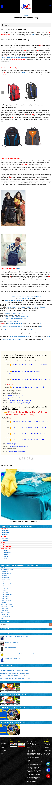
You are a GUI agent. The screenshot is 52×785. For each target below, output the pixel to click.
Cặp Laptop (5, 538)
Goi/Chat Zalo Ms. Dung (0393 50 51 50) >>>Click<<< (31, 379)
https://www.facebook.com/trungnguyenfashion (19, 403)
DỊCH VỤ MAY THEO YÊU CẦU (7, 569)
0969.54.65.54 (8, 419)
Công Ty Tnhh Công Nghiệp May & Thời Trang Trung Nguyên (26, 296)
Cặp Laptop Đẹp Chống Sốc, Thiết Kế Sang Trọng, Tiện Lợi (14, 676)
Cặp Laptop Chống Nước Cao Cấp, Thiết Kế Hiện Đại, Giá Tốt (14, 670)
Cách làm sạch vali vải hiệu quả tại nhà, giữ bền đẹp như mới (26, 521)
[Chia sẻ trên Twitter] (25, 458)
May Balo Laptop (5, 577)
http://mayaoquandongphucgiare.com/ (18, 320)
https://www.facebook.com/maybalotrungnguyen (20, 400)
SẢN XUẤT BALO (23, 298)
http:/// (16, 318)
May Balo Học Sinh (6, 579)
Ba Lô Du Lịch (5, 534)
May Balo (7, 300)
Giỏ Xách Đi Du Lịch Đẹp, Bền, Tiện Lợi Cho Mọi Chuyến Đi (14, 668)
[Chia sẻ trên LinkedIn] (32, 458)
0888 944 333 (10, 384)
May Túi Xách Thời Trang (7, 594)
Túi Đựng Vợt (5, 556)
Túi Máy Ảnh (5, 558)
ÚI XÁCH (30, 298)
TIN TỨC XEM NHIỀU (5, 616)
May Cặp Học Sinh (6, 584)
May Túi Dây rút (5, 598)
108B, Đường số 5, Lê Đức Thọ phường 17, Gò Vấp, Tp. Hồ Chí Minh (27, 307)
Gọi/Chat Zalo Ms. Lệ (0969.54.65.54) (25, 421)
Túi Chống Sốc (5, 554)
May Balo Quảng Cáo (6, 573)
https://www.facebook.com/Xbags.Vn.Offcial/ (19, 446)
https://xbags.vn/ (11, 444)
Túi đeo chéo (5, 550)
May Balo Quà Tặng (6, 571)
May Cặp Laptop (5, 586)
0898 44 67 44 (8, 431)
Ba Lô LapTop (5, 530)
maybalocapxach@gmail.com (35, 751)
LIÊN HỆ (2, 618)
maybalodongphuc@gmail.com (14, 313)
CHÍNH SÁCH (5, 608)
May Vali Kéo (4, 590)
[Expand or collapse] (49, 25)
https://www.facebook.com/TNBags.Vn (17, 451)
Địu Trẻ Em (4, 562)
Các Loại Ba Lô (4, 528)
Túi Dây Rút (5, 560)
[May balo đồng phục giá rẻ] (26, 6)
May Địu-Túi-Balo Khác (6, 600)
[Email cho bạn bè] (27, 458)
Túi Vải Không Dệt (6, 552)
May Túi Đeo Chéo (5, 596)
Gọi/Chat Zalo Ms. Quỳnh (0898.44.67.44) (26, 434)
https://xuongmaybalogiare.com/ (34, 757)
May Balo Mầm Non (6, 581)
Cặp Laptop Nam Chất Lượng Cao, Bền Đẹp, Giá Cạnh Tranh (14, 673)
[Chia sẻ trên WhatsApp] (20, 458)
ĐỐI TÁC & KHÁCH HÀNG (6, 612)
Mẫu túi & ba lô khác (6, 548)
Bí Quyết (26, 15)
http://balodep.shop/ (12, 321)
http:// (17, 316)
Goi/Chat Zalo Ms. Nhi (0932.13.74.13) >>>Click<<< (30, 364)
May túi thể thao (5, 602)
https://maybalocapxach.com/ (14, 398)
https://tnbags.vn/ (12, 450)
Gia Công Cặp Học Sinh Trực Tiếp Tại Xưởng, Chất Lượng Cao (15, 678)
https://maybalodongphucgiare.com (34, 761)
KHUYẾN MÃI (5, 610)
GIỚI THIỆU (3, 567)
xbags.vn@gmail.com (11, 443)
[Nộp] (50, 624)
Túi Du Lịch (3, 544)
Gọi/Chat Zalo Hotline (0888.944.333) (25, 387)
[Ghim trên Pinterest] (30, 458)
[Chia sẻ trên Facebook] (22, 458)
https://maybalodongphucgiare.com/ (16, 397)
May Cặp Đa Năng (6, 588)
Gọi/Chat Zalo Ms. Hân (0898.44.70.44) (25, 428)
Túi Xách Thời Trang (6, 546)
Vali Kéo (3, 542)
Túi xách (13, 300)
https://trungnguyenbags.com (33, 767)
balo (18, 268)
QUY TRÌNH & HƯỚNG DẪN (6, 604)
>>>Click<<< (43, 387)
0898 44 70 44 (8, 425)
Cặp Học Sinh (5, 540)
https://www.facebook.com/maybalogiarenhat (19, 402)
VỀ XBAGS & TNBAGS (5, 614)
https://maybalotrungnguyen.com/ (15, 395)
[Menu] (2, 6)
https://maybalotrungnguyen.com (34, 764)
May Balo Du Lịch (5, 575)
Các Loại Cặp (4, 536)
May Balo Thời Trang (6, 583)
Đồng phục (19, 300)
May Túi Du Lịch (5, 592)
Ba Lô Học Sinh (5, 532)
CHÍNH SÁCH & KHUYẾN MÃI (7, 606)
